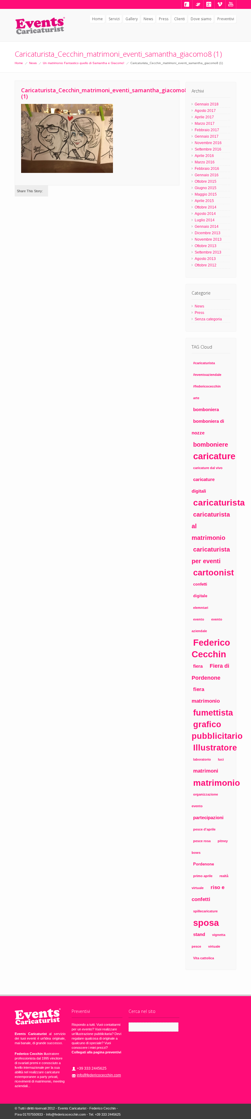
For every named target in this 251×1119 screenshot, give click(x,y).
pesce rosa (202, 841)
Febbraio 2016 (207, 168)
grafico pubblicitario (217, 730)
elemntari (200, 607)
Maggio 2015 (206, 194)
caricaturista (219, 502)
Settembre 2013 (208, 252)
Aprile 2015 (204, 201)
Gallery (132, 18)
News (148, 18)
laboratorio (202, 759)
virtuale (214, 946)
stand (199, 934)
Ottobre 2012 (205, 265)
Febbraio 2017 (207, 130)
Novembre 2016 (208, 143)
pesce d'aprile (204, 829)
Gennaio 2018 (207, 104)
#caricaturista (204, 363)
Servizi (114, 18)
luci (221, 759)
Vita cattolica (203, 958)
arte (196, 398)
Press (163, 18)
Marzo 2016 (205, 162)
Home (97, 18)
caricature (214, 456)
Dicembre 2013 (207, 233)
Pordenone (203, 864)
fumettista (213, 712)
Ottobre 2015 (205, 181)
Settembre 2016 (208, 149)
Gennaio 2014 (207, 226)
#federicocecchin (207, 386)
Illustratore (215, 747)
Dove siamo (201, 18)
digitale (200, 596)
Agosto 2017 (205, 111)
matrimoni (205, 771)
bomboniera (206, 409)
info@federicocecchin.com (99, 1075)
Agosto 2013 (205, 259)
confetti (200, 584)
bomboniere (210, 444)
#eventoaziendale (207, 374)
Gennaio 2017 (207, 136)
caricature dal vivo (208, 468)
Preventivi (225, 18)
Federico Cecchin (211, 648)
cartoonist (213, 572)
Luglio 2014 (205, 220)
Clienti (179, 18)
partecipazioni (208, 817)
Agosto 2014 (205, 214)
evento (198, 619)
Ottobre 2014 (205, 207)
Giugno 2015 (205, 188)
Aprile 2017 (204, 117)
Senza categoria (208, 319)
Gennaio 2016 (207, 175)
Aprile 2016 (204, 156)
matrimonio (216, 783)
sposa (206, 923)
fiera (198, 666)
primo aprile (202, 876)
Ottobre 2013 (205, 246)
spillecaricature (205, 911)
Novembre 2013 (208, 239)
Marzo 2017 (205, 123)
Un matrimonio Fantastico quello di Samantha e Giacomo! (83, 63)
